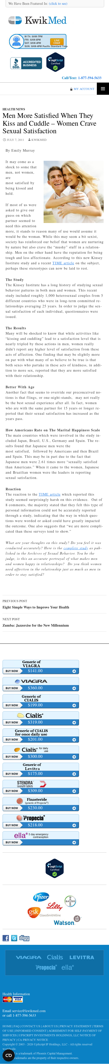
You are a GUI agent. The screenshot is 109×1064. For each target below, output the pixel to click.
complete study (76, 547)
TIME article (63, 263)
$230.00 (35, 808)
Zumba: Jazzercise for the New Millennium (36, 622)
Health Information (16, 993)
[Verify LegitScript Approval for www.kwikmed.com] (55, 61)
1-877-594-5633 (89, 77)
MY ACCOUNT (84, 89)
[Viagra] (41, 681)
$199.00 (35, 705)
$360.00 (35, 688)
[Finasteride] (41, 801)
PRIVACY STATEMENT (75, 1026)
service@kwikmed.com (29, 1010)
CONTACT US (31, 1026)
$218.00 (35, 825)
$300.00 (35, 756)
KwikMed (39, 140)
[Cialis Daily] (41, 750)
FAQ (17, 1026)
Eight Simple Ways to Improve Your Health (36, 604)
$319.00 (35, 722)
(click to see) (57, 3)
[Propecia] (41, 818)
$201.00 (35, 739)
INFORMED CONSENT (30, 1030)
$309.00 (35, 790)
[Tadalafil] (41, 698)
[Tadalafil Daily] (41, 732)
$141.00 (35, 670)
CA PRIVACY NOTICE (33, 1040)
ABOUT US (50, 1026)
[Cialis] (41, 715)
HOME (7, 1026)
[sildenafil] (41, 664)
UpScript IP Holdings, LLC (50, 1044)
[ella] (41, 835)
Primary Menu (103, 89)
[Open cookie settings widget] (9, 1055)
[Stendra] (41, 784)
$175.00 (35, 773)
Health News (14, 109)
